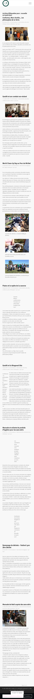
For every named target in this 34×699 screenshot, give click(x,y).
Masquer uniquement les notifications (13, 696)
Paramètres (28, 696)
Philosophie (12, 289)
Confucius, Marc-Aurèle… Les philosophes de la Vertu (13, 19)
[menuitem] (29, 3)
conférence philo (6, 100)
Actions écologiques (26, 165)
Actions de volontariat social (24, 432)
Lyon (19, 24)
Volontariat (9, 167)
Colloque (4, 24)
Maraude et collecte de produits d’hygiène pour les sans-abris (14, 429)
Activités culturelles (25, 22)
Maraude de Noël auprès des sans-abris (17, 604)
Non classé (5, 167)
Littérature (12, 24)
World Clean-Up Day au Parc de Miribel (17, 163)
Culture (8, 24)
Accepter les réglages (17, 692)
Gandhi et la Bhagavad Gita (12, 365)
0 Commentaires (13, 22)
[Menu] (29, 3)
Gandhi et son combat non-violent (15, 96)
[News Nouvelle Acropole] (14, 3)
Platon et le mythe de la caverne (14, 286)
